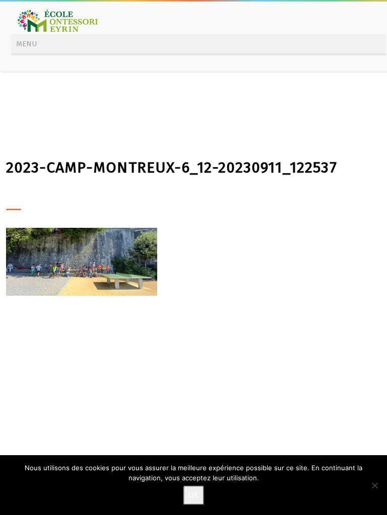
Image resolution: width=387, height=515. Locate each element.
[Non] (374, 485)
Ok (193, 495)
